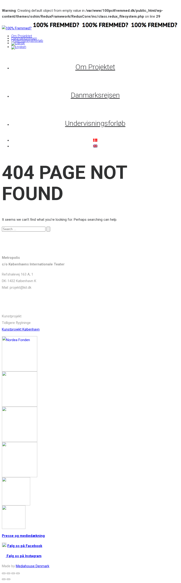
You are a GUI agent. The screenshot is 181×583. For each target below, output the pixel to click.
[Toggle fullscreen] (13, 573)
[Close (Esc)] (4, 573)
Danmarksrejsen (24, 38)
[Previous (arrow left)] (4, 579)
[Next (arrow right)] (8, 579)
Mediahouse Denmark (32, 566)
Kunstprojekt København (21, 329)
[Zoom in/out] (18, 573)
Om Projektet (21, 36)
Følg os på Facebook (24, 546)
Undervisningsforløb (27, 41)
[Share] (8, 573)
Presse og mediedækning (23, 536)
